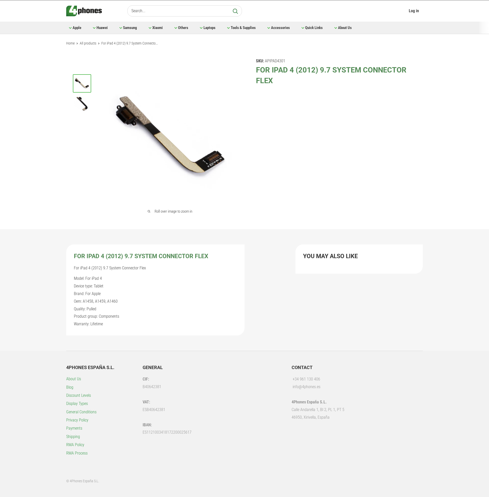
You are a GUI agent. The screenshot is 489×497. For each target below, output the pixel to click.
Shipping (73, 436)
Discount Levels (78, 395)
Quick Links (314, 27)
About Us (345, 27)
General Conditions (81, 412)
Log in (414, 10)
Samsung (130, 27)
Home (70, 43)
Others (183, 27)
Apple (77, 27)
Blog (69, 387)
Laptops (209, 27)
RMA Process (77, 453)
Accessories (280, 27)
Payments (74, 428)
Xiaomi (157, 27)
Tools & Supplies (243, 27)
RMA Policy (75, 444)
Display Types (77, 403)
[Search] (235, 11)
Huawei (102, 27)
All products (88, 43)
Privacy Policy (77, 420)
